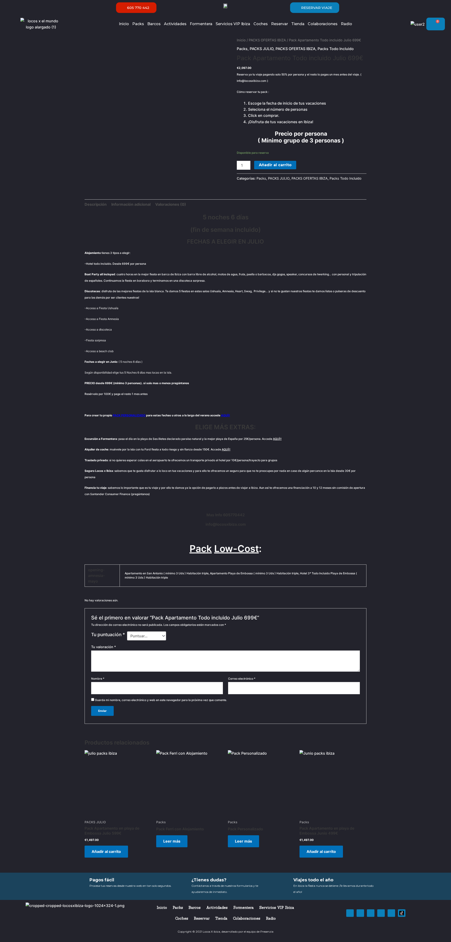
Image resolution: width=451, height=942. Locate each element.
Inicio (124, 24)
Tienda (297, 24)
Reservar (279, 24)
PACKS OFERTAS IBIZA (267, 40)
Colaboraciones (323, 24)
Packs (138, 24)
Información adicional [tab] (131, 204)
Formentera (201, 24)
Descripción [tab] (96, 204)
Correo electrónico (241, 678)
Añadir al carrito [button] (106, 851)
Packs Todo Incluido (336, 48)
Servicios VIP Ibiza (233, 24)
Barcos (154, 24)
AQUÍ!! (225, 415)
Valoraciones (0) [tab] (170, 204)
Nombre (97, 678)
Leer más (171, 841)
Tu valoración (103, 647)
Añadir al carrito (275, 165)
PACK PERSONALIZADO (129, 415)
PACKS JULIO (261, 48)
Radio (346, 24)
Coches (260, 24)
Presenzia (266, 931)
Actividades (175, 24)
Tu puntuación (108, 634)
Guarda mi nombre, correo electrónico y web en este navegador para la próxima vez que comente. (161, 700)
